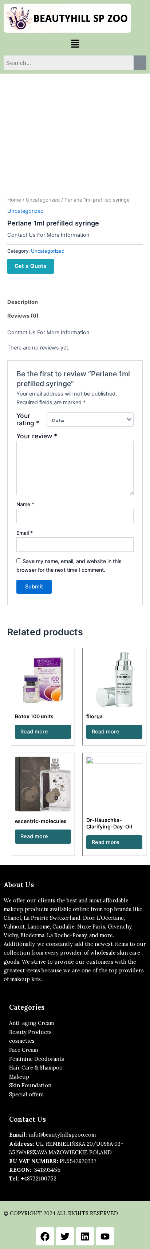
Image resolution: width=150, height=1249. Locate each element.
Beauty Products (30, 1032)
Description (22, 302)
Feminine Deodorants (36, 1058)
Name (25, 504)
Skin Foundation (30, 1085)
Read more (34, 731)
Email (24, 533)
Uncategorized (43, 200)
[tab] (75, 302)
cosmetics (22, 1040)
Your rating (27, 419)
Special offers (26, 1094)
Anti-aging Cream (31, 1023)
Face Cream (23, 1049)
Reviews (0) (23, 316)
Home (14, 200)
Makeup (19, 1076)
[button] (75, 44)
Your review (36, 436)
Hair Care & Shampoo (36, 1067)
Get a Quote (31, 265)
